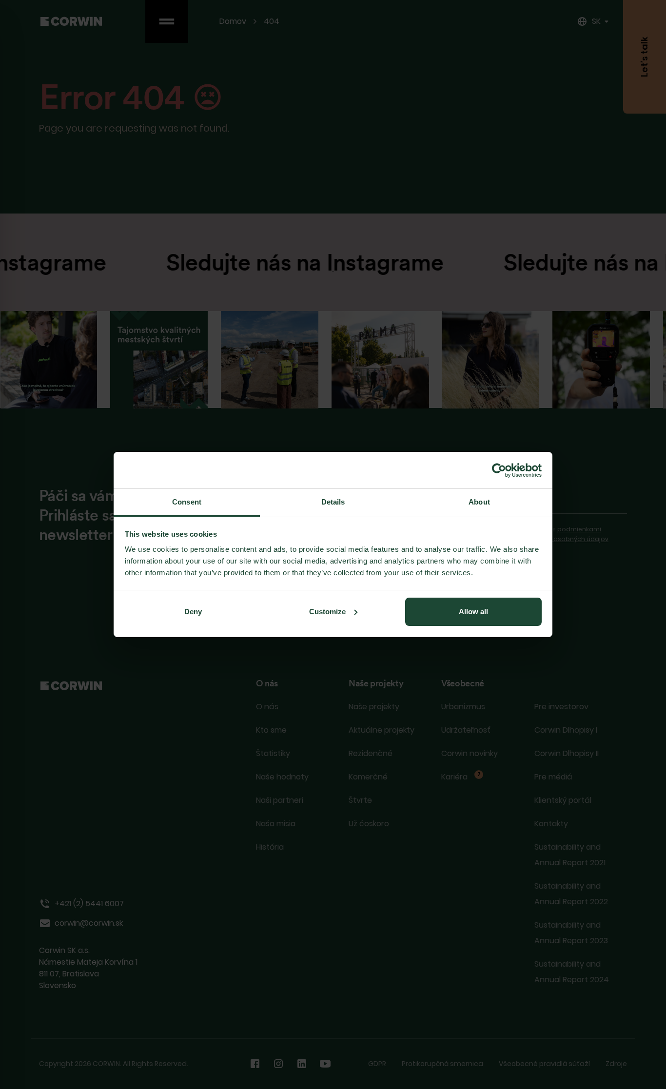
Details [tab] (333, 502)
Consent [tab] (186, 502)
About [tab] (479, 502)
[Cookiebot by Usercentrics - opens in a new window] (499, 470)
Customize (327, 611)
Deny (193, 611)
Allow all (473, 611)
